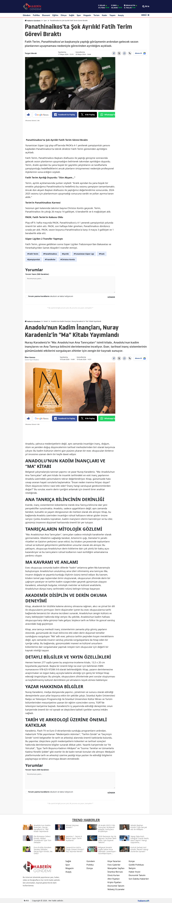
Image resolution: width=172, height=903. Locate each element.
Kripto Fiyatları (114, 882)
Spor (79, 15)
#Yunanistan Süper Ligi (84, 254)
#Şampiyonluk (33, 259)
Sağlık (71, 15)
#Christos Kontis (67, 259)
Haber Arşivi (134, 871)
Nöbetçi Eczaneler (116, 889)
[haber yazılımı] (143, 900)
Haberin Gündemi (34, 21)
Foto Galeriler (114, 864)
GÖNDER (111, 297)
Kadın (104, 15)
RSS (27, 900)
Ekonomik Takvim (116, 885)
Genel (46, 321)
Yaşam (112, 15)
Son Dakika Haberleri (139, 878)
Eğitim (55, 15)
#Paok (102, 254)
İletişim (132, 868)
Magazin (87, 15)
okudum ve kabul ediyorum (50, 296)
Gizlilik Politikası (136, 864)
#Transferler (50, 259)
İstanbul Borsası (115, 871)
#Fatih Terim (32, 254)
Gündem (26, 15)
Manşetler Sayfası (116, 868)
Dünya (63, 15)
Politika (36, 15)
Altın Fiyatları (114, 878)
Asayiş (121, 15)
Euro (115, 5)
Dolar (102, 5)
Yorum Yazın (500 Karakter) (37, 274)
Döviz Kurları (114, 875)
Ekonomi (46, 15)
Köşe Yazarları (114, 861)
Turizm (96, 15)
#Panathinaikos (50, 254)
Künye (132, 861)
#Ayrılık (65, 254)
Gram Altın (130, 5)
